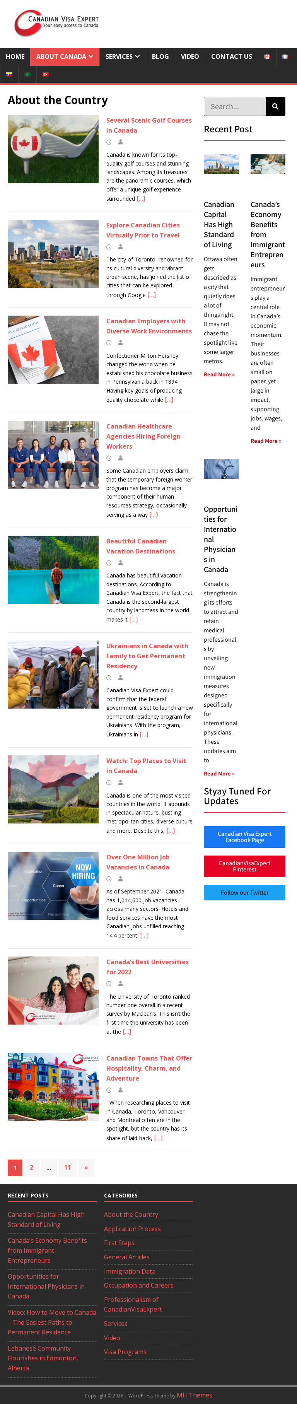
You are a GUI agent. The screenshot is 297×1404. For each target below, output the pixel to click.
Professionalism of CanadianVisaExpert (133, 1304)
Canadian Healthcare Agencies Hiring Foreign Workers (143, 436)
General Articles (127, 1257)
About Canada (61, 56)
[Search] (275, 106)
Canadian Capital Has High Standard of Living (219, 224)
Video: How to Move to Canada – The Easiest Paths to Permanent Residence (52, 1322)
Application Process (132, 1229)
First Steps (119, 1242)
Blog (160, 56)
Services (119, 56)
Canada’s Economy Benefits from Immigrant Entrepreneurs (47, 1250)
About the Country (131, 1214)
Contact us (231, 56)
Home (15, 56)
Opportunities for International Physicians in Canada (46, 1286)
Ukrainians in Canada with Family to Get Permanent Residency (147, 656)
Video (190, 56)
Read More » (219, 374)
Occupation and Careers (139, 1285)
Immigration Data (129, 1271)
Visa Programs (125, 1352)
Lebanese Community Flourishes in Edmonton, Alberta (43, 1358)
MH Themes (194, 1395)
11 (67, 1167)
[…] (141, 198)
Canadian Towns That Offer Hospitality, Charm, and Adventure (149, 1068)
